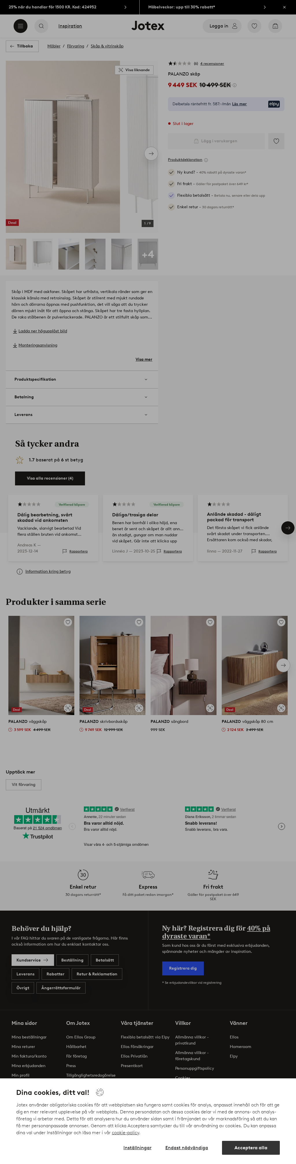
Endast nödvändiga (186, 1147)
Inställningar (137, 1147)
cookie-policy (125, 1132)
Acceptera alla (250, 1147)
